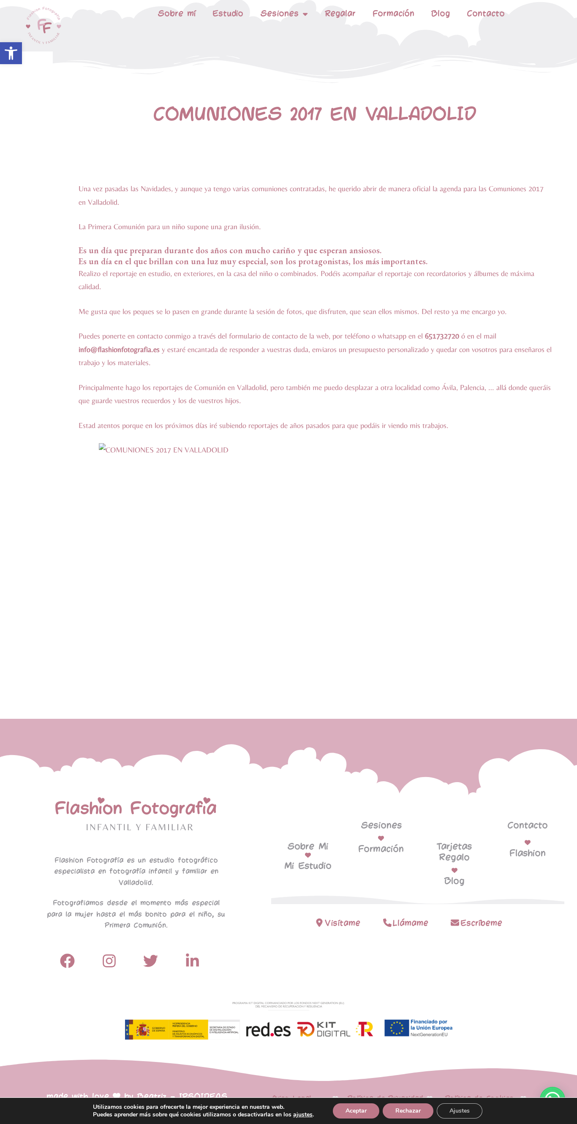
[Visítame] (319, 922)
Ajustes (459, 1111)
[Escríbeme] (455, 922)
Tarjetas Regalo (454, 852)
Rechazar (408, 1111)
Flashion (527, 853)
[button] (11, 53)
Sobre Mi (307, 847)
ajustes (303, 1115)
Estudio (227, 13)
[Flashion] (528, 842)
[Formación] (381, 838)
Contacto (486, 13)
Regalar (340, 13)
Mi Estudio (308, 866)
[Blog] (454, 870)
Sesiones (381, 825)
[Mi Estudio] (308, 855)
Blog (440, 13)
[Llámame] (387, 922)
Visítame (342, 923)
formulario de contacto (263, 335)
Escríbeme (481, 923)
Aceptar (356, 1111)
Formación (393, 13)
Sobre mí (177, 13)
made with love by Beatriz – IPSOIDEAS (136, 1096)
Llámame (410, 923)
